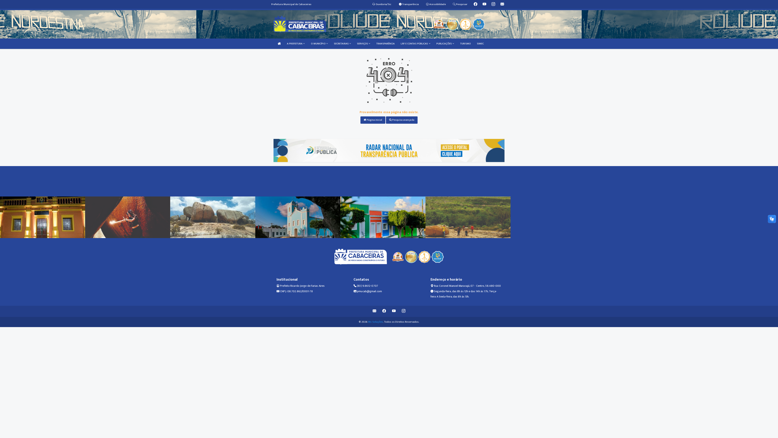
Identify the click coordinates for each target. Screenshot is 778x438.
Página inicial (374, 120)
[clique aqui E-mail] (374, 311)
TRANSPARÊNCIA (385, 43)
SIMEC (480, 43)
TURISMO (465, 43)
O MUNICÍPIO (318, 43)
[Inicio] (279, 44)
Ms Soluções (375, 322)
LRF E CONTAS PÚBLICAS (415, 43)
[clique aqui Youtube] (394, 311)
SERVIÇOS (363, 43)
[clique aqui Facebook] (384, 311)
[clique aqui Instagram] (403, 311)
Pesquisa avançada (403, 120)
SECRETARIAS (341, 43)
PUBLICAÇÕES (444, 43)
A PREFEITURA (295, 43)
